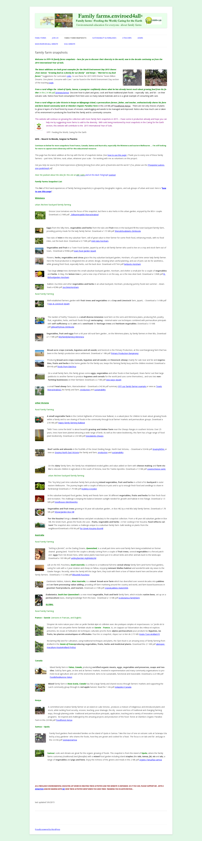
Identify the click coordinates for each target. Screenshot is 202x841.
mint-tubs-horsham (99, 241)
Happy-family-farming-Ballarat (71, 422)
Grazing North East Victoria (67, 452)
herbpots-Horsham (132, 264)
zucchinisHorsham (71, 287)
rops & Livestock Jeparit (59, 303)
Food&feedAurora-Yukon (61, 677)
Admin (140, 38)
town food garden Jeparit (85, 251)
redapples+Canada (123, 687)
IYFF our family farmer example (132, 386)
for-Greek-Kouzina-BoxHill (91, 528)
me (63, 789)
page (51, 82)
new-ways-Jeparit (113, 379)
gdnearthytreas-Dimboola (62, 327)
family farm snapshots (75, 38)
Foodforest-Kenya (122, 105)
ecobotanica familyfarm (129, 598)
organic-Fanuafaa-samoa (150, 759)
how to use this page (117, 155)
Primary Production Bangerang (124, 353)
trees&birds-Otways (94, 436)
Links (69, 76)
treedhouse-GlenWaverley (66, 502)
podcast (112, 175)
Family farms (40, 38)
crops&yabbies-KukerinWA (116, 588)
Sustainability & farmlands (104, 38)
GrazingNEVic (159, 449)
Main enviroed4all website (46, 44)
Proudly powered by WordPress (47, 829)
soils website (69, 44)
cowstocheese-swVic (156, 469)
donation (39, 789)
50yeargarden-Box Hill (64, 512)
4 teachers (127, 38)
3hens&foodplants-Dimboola (128, 231)
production (85, 389)
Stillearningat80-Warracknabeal (85, 214)
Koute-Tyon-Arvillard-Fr (149, 634)
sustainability (100, 389)
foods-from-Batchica (66, 366)
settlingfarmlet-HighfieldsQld (83, 558)
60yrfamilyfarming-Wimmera (71, 336)
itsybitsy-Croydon (89, 488)
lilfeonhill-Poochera (80, 574)
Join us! (55, 38)
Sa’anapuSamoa (70, 740)
